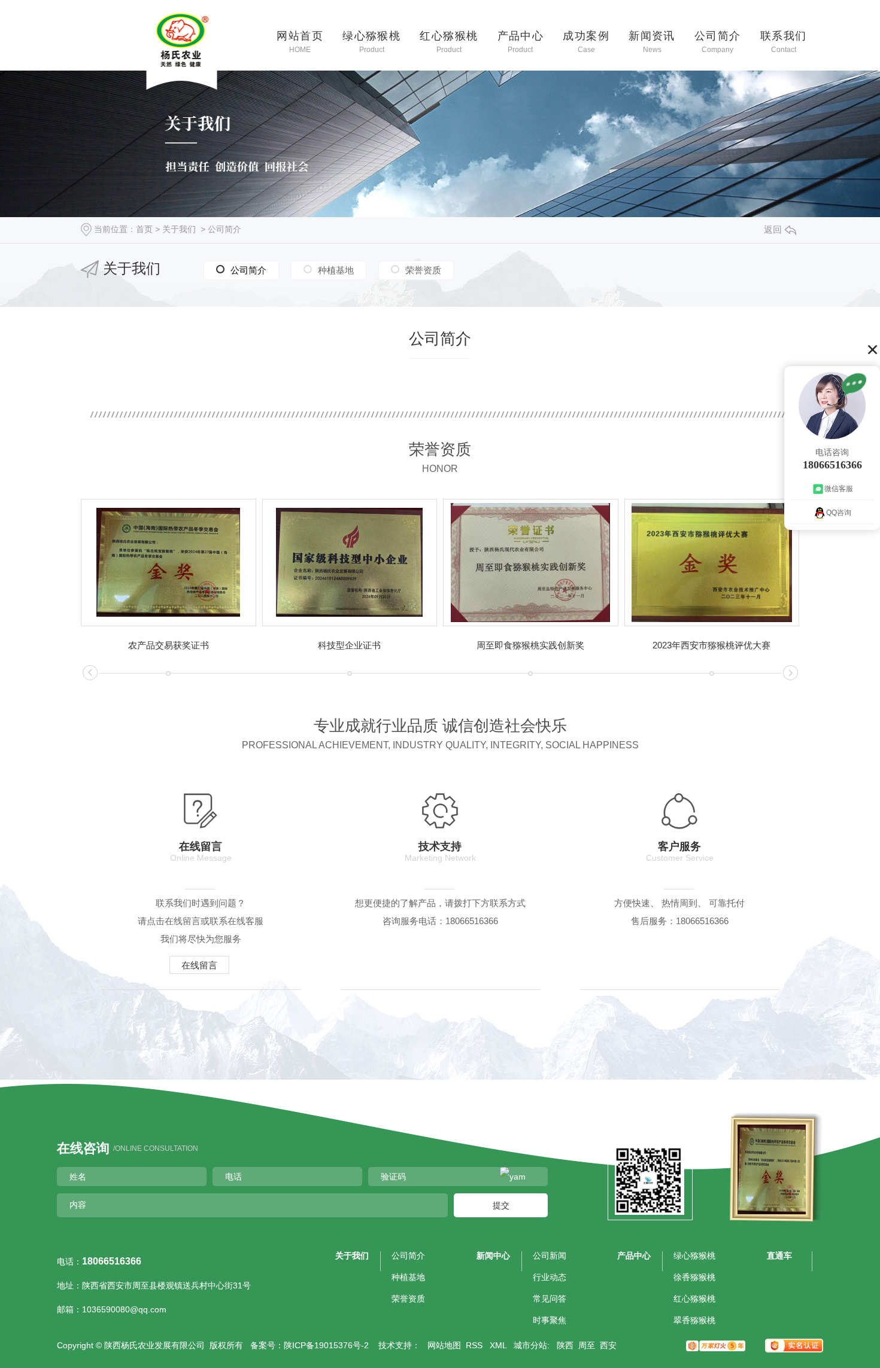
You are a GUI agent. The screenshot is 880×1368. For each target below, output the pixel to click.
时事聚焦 (549, 1320)
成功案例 (586, 41)
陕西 (565, 1345)
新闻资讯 (652, 41)
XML (499, 1345)
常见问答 (549, 1298)
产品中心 (520, 41)
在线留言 (199, 965)
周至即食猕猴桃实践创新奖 (530, 645)
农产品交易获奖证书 (168, 645)
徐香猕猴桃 (694, 1277)
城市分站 (530, 1345)
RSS (475, 1345)
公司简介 (717, 41)
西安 (608, 1345)
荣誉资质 (423, 270)
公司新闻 (549, 1255)
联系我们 (783, 41)
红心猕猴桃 (449, 41)
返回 (773, 229)
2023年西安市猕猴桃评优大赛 (711, 645)
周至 (586, 1345)
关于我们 (179, 229)
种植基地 (336, 270)
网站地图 (444, 1345)
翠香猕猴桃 (694, 1320)
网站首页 (300, 41)
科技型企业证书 (349, 645)
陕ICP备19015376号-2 (326, 1345)
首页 (144, 229)
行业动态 (549, 1277)
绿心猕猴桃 (371, 41)
